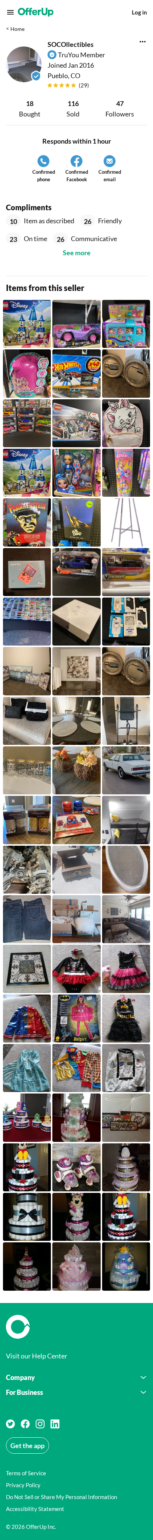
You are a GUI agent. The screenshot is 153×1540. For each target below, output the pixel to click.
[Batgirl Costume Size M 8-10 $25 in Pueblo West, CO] (76, 1019)
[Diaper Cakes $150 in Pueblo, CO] (76, 1118)
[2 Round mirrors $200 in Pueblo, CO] (126, 671)
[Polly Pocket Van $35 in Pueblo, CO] (126, 324)
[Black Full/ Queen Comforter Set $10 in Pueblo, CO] (27, 721)
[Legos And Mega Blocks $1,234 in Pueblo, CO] (27, 324)
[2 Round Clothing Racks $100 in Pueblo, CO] (126, 522)
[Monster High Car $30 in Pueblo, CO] (76, 324)
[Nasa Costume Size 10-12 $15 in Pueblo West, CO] (126, 1068)
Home (17, 29)
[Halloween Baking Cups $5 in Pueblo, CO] (27, 820)
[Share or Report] (142, 41)
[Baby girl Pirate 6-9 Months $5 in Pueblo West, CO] (76, 969)
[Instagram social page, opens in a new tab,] (40, 1423)
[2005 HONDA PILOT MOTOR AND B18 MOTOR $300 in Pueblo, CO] (27, 870)
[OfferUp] (35, 12)
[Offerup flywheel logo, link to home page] (76, 1327)
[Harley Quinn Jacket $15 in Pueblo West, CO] (27, 1019)
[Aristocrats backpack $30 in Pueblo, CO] (126, 423)
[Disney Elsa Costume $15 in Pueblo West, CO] (27, 1068)
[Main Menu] (10, 12)
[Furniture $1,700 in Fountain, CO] (126, 919)
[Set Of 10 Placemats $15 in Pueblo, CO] (76, 721)
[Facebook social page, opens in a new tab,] (25, 1423)
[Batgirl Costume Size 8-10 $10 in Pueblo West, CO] (126, 1019)
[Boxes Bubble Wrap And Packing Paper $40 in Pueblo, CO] (76, 919)
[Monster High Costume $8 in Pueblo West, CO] (126, 969)
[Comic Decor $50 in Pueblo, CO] (126, 1118)
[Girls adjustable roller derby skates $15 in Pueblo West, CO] (76, 1167)
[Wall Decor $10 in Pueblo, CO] (27, 969)
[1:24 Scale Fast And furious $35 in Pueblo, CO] (76, 572)
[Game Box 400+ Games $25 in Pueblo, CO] (27, 572)
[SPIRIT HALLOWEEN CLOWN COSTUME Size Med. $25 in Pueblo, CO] (76, 1068)
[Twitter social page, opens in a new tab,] (10, 1423)
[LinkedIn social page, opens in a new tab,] (55, 1423)
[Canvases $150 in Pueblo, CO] (27, 671)
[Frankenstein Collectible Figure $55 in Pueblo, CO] (27, 522)
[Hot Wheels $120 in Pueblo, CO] (27, 622)
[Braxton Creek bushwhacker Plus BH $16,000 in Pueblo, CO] (126, 820)
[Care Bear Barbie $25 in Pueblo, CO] (126, 473)
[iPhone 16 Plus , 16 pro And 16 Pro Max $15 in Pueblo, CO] (126, 622)
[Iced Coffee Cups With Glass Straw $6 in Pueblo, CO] (27, 770)
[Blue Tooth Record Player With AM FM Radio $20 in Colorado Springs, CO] (76, 870)
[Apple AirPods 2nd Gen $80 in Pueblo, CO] (76, 622)
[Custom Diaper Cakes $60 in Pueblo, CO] (27, 1167)
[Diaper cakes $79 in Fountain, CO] (126, 1167)
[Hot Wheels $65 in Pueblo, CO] (76, 373)
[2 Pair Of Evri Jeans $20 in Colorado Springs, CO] (27, 919)
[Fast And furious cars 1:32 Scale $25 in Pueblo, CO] (27, 423)
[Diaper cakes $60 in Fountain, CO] (27, 1217)
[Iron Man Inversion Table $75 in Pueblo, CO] (126, 721)
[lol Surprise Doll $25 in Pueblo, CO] (27, 373)
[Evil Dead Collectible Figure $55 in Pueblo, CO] (76, 522)
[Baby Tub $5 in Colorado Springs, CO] (126, 870)
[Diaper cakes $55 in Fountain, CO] (76, 1217)
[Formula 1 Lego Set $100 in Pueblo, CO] (76, 423)
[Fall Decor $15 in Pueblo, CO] (76, 770)
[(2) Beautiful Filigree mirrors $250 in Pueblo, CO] (126, 373)
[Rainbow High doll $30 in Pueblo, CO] (76, 473)
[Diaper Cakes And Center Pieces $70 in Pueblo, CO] (27, 1118)
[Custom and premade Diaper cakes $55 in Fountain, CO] (126, 1266)
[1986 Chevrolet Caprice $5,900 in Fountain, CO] (126, 770)
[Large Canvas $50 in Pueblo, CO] (76, 671)
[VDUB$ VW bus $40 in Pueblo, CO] (126, 572)
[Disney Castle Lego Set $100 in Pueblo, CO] (27, 473)
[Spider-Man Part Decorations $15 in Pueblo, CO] (76, 820)
